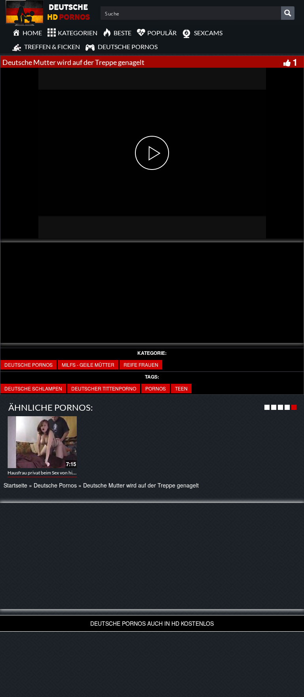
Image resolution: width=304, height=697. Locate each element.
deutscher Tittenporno (103, 388)
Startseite (15, 485)
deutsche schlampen (33, 388)
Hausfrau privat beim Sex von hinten (45, 473)
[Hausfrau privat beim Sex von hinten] (42, 442)
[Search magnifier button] (287, 13)
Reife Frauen (141, 364)
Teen (181, 388)
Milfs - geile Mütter (88, 364)
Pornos (155, 388)
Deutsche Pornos (28, 364)
